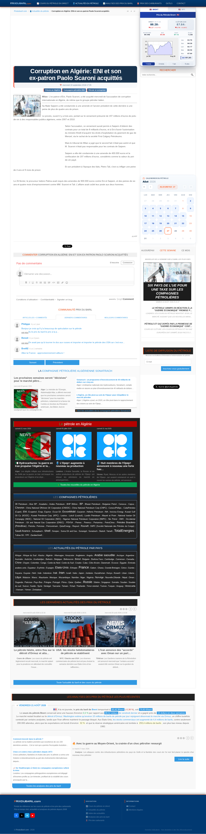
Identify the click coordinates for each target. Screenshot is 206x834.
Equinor (47, 512)
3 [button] (145, 208)
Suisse (26, 586)
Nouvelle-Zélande (112, 577)
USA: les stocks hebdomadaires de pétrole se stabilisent (75, 652)
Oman (131, 577)
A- (134, 11)
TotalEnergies (124, 531)
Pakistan (28, 582)
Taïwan (65, 586)
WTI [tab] (181, 9)
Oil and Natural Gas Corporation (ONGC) (45, 523)
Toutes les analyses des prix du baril (45, 786)
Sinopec (55, 531)
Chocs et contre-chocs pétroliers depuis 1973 (32, 752)
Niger (82, 577)
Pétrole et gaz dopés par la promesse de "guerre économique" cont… (168, 325)
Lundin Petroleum (92, 515)
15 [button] (183, 216)
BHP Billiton (72, 504)
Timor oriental (93, 586)
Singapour (105, 582)
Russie (87, 582)
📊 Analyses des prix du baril (118, 3)
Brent (94, 709)
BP (81, 504)
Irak (55, 573)
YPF (27, 535)
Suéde (33, 586)
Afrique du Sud (29, 555)
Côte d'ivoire (94, 563)
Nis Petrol (112, 519)
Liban (124, 573)
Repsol (75, 526)
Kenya (109, 573)
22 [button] (183, 223)
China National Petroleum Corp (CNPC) (89, 508)
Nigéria (90, 577)
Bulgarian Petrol (109, 504)
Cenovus (122, 504)
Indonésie (47, 573)
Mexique (53, 577)
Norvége (99, 577)
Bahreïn (49, 559)
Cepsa (131, 504)
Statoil (102, 531)
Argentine (130, 555)
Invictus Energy (117, 512)
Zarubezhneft (36, 535)
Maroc (34, 577)
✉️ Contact (130, 806)
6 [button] (168, 208)
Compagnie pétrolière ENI (74, 90)
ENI (25, 512)
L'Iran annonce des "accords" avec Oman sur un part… (116, 652)
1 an (174, 64)
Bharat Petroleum (92, 504)
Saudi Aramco (22, 531)
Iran (62, 573)
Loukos (64, 516)
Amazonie (69, 555)
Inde (39, 573)
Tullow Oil (19, 535)
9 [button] (190, 208)
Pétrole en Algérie (52, 90)
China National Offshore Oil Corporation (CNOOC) (48, 508)
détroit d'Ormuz (54, 716)
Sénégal (47, 586)
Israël (68, 573)
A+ (128, 11)
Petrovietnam (52, 526)
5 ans (187, 64)
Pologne (47, 582)
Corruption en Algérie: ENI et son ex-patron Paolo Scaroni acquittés (75, 74)
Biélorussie (68, 559)
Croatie (78, 563)
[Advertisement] (75, 42)
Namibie (75, 577)
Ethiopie (73, 568)
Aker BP (33, 504)
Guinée (131, 568)
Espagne (50, 568)
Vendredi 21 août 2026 (32, 705)
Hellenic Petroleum (95, 512)
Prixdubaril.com (20, 11)
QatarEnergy (65, 526)
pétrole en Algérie (78, 424)
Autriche (28, 559)
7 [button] (175, 208)
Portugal (56, 582)
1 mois (148, 64)
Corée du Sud (68, 563)
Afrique (18, 555)
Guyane (27, 573)
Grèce (124, 568)
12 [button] (160, 216)
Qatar (70, 582)
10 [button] (145, 216)
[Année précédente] (144, 187)
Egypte (123, 563)
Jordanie (89, 573)
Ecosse (115, 563)
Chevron (19, 507)
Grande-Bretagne (112, 568)
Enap (40, 512)
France (84, 567)
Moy (184, 58)
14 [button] (175, 216)
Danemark (105, 563)
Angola (90, 555)
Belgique (58, 559)
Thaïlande (80, 586)
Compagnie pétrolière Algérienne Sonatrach (77, 370)
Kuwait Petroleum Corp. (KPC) (45, 516)
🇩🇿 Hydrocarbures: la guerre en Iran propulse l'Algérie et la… (34, 464)
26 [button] (160, 231)
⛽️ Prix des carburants (149, 3)
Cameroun (120, 559)
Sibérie (97, 582)
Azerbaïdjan (38, 559)
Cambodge (109, 559)
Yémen (28, 590)
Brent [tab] (153, 9)
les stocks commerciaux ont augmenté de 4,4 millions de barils (143, 719)
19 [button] (160, 223)
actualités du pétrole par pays (78, 548)
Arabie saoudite (104, 555)
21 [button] (175, 223)
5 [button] (160, 208)
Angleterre (80, 555)
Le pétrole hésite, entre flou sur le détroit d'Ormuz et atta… (34, 652)
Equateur (32, 568)
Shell (47, 530)
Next (134, 609)
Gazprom (81, 512)
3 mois (161, 64)
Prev (130, 609)
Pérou (64, 582)
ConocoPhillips (115, 508)
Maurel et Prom (109, 515)
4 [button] (153, 208)
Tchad (72, 586)
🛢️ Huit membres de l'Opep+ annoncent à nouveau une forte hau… (115, 466)
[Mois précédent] (150, 187)
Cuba (85, 563)
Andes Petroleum (57, 504)
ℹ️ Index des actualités (95, 813)
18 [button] (153, 223)
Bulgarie (85, 559)
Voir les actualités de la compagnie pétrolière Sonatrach (103, 410)
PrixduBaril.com (22, 830)
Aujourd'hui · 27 (167, 187)
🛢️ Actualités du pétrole (86, 3)
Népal (124, 577)
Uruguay (120, 586)
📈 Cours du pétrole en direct (52, 3)
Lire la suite (183, 759)
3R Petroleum (21, 504)
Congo (43, 563)
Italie (75, 573)
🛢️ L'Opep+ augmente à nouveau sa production (70, 464)
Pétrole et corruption (97, 90)
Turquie (111, 586)
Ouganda (19, 582)
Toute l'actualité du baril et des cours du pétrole (78, 682)
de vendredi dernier (121, 713)
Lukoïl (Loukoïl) (76, 515)
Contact (181, 3)
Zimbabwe (36, 590)
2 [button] (190, 201)
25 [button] (153, 231)
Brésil (78, 559)
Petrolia (31, 526)
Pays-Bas (38, 582)
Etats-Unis (62, 567)
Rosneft (85, 526)
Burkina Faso (97, 559)
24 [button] (145, 231)
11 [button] (153, 216)
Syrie (39, 586)
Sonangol (83, 531)
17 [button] (145, 223)
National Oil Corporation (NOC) (47, 519)
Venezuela (130, 586)
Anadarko (43, 504)
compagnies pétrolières (78, 497)
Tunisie (103, 586)
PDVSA (69, 522)
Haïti (34, 573)
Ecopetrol (32, 512)
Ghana (100, 568)
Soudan (123, 582)
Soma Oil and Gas (69, 531)
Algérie (49, 555)
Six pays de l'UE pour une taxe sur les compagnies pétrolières (167, 291)
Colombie (35, 563)
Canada (130, 559)
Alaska (41, 555)
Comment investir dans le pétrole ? (28, 739)
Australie (19, 559)
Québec (78, 582)
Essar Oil (57, 512)
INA (106, 512)
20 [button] (168, 223)
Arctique (120, 555)
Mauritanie (43, 577)
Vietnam (19, 590)
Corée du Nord (54, 563)
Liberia (131, 573)
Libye (18, 577)
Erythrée (40, 568)
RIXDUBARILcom (27, 801)
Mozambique (64, 577)
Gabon (93, 568)
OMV (121, 519)
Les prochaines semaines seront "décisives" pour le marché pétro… (40, 379)
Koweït (117, 573)
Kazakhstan (100, 573)
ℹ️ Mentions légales (134, 810)
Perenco (87, 523)
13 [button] (168, 216)
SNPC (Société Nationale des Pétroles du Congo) (112, 526)
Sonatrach (93, 531)
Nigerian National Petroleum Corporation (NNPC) (84, 519)
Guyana (18, 573)
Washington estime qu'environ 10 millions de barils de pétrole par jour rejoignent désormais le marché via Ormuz (117, 716)
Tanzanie (56, 586)
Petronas (40, 526)
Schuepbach (37, 531)
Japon (81, 573)
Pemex (78, 522)
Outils (169, 3)
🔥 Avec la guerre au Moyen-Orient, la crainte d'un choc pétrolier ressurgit (117, 743)
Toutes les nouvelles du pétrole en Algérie (79, 484)
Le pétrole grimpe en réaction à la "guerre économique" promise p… (172, 309)
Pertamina (97, 523)
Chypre (26, 563)
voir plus (24, 332)
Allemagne (59, 555)
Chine (18, 562)
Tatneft (109, 531)
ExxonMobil (69, 511)
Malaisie (26, 577)
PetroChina (109, 522)
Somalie (115, 582)
